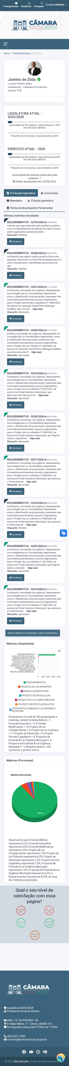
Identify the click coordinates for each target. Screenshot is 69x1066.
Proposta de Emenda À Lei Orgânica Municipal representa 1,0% (32, 866)
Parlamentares (22, 53)
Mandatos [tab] (16, 200)
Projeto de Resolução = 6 (29, 733)
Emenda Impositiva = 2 (22, 723)
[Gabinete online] (45, 1052)
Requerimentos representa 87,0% (28, 876)
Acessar (17, 241)
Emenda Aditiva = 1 (39, 720)
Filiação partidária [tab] (42, 200)
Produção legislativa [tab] (22, 193)
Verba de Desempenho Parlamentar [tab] (31, 208)
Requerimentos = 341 (38, 746)
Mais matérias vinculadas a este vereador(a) (33, 633)
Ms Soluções (21, 1061)
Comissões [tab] (51, 193)
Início (7, 53)
